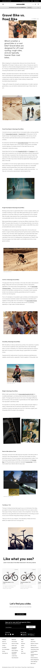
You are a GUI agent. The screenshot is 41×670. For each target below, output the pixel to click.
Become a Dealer (15, 643)
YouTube (13, 634)
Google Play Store (31, 634)
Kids (22, 649)
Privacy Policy (31, 629)
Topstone (31, 151)
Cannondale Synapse (23, 142)
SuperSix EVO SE (22, 151)
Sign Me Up (31, 626)
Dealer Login (14, 645)
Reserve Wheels (15, 650)
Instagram (5, 634)
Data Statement (15, 657)
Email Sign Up (5, 653)
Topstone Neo (29, 462)
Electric (22, 647)
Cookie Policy (14, 655)
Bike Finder (23, 653)
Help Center (33, 641)
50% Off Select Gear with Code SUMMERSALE (17, 7)
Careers (3, 645)
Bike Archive (33, 663)
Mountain (23, 643)
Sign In (35, 1)
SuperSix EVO (22, 134)
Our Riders (4, 647)
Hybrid (22, 645)
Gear (22, 651)
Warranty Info (33, 645)
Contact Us (4, 643)
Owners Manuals (34, 661)
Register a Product (34, 643)
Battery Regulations (35, 659)
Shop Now (29, 7)
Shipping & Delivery (34, 647)
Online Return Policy (35, 649)
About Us (4, 641)
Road (22, 641)
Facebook (10, 634)
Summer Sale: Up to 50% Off (6, 1)
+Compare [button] (16, 569)
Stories (3, 651)
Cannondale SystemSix (11, 134)
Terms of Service (18, 667)
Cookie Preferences (30, 667)
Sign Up (37, 1)
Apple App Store (23, 634)
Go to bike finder (20, 614)
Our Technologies (5, 649)
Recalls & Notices (34, 657)
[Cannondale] (20, 4)
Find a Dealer (14, 641)
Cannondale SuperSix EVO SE (26, 394)
